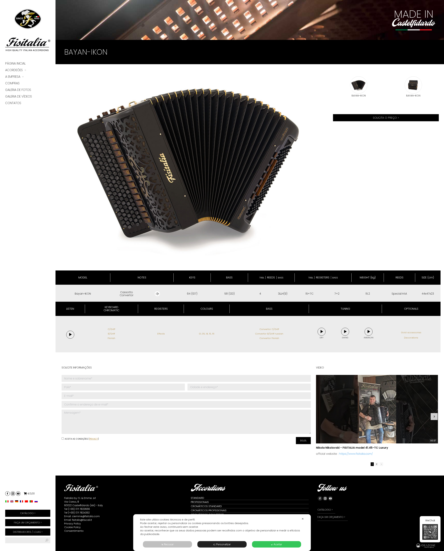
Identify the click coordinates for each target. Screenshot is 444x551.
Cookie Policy (72, 527)
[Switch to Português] (32, 501)
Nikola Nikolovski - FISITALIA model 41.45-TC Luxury (352, 447)
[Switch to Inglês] (12, 501)
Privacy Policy (72, 523)
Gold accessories (411, 332)
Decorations (411, 337)
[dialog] (222, 532)
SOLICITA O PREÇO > (386, 118)
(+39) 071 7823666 (79, 509)
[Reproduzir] (70, 335)
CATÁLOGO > (27, 513)
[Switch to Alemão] (17, 501)
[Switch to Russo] (37, 501)
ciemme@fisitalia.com (86, 516)
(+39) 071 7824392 (79, 512)
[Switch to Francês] (22, 501)
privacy (93, 438)
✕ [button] (303, 518)
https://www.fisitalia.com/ (356, 454)
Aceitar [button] (278, 544)
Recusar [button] (169, 544)
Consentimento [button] (74, 531)
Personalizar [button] (223, 544)
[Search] (46, 540)
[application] (70, 335)
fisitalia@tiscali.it (82, 520)
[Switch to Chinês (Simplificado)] (27, 501)
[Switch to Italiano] (7, 501)
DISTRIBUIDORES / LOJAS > (27, 532)
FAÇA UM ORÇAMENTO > (28, 522)
